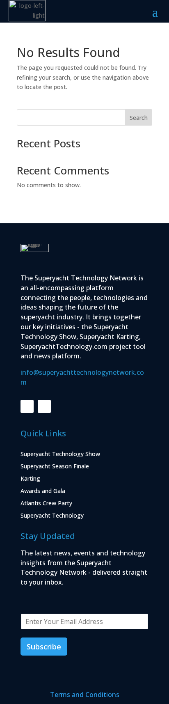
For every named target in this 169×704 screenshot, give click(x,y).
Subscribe (44, 646)
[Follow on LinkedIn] (27, 406)
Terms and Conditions (84, 694)
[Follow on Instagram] (44, 406)
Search (139, 118)
